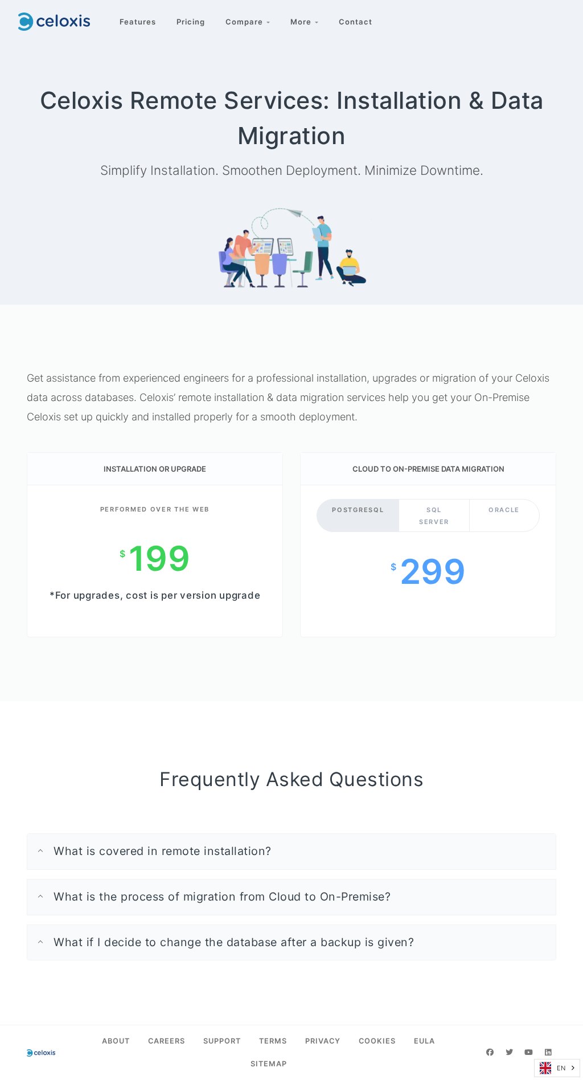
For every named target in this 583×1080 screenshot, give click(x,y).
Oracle (504, 510)
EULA (424, 1041)
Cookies (377, 1041)
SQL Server (434, 516)
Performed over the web (155, 509)
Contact (355, 21)
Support (222, 1041)
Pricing (190, 21)
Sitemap (269, 1063)
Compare (245, 21)
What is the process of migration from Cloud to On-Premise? (222, 896)
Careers (166, 1041)
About (116, 1041)
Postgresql (358, 510)
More (302, 21)
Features (138, 21)
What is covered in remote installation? (163, 851)
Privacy (322, 1041)
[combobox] (557, 1068)
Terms (273, 1041)
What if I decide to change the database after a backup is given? (234, 942)
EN (561, 1068)
